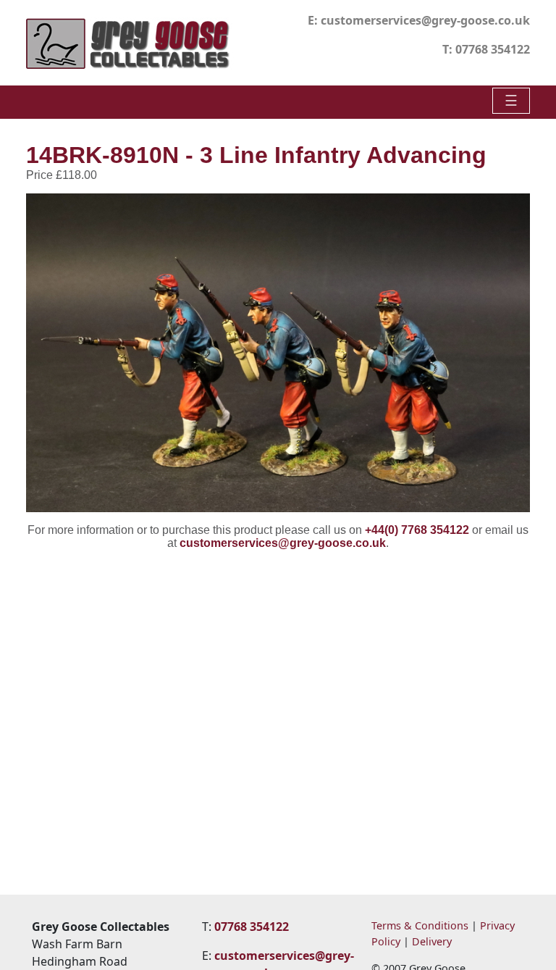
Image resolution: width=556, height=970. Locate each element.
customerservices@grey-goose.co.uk (425, 20)
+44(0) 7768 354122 (417, 530)
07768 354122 (492, 49)
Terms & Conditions (419, 925)
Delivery (432, 941)
